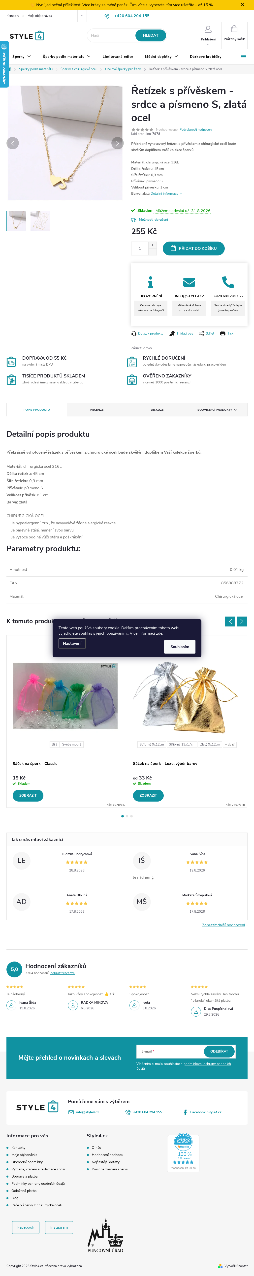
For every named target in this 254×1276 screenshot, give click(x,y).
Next (242, 621)
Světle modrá (71, 744)
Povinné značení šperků (110, 1169)
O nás (96, 1148)
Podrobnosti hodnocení (196, 130)
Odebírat (219, 1051)
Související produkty (214, 410)
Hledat (151, 35)
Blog (14, 1198)
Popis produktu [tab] (37, 410)
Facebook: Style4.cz (206, 1112)
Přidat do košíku (198, 248)
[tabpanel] (67, 721)
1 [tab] (122, 816)
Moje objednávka (40, 16)
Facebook (25, 1227)
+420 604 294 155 (147, 1112)
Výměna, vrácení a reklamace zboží (38, 1169)
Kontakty (12, 16)
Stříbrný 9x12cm (152, 744)
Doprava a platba (24, 1176)
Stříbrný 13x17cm (182, 744)
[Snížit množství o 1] (152, 252)
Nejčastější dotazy (106, 1162)
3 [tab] (131, 816)
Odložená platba (23, 1190)
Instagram (59, 1227)
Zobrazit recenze (62, 973)
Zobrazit (28, 795)
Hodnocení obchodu (107, 1155)
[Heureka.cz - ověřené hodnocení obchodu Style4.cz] (183, 1152)
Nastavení (72, 643)
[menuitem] (21, 56)
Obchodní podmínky (27, 1162)
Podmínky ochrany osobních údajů (38, 1183)
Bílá (54, 744)
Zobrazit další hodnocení (223, 925)
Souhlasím (179, 646)
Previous (230, 621)
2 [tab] (127, 816)
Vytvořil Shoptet (236, 1266)
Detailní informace (164, 193)
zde (159, 633)
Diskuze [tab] (157, 410)
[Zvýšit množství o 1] (152, 245)
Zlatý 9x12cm (210, 744)
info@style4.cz (87, 1112)
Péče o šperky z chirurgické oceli (36, 1205)
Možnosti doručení (153, 219)
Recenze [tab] (96, 410)
